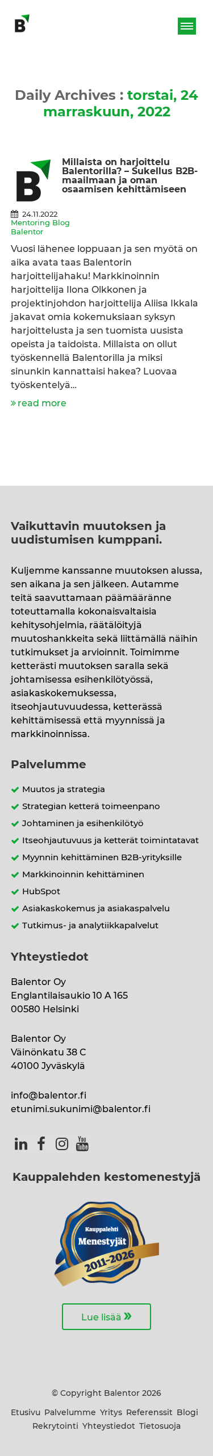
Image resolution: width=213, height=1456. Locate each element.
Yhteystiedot (108, 1426)
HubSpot (41, 891)
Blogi (187, 1413)
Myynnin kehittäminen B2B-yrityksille (102, 857)
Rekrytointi (55, 1426)
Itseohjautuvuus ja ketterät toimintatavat (110, 840)
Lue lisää (106, 1316)
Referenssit (149, 1413)
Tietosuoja (160, 1426)
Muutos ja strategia (63, 789)
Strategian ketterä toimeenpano (91, 806)
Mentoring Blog (40, 223)
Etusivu (25, 1413)
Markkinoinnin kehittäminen (83, 874)
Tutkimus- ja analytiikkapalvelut (90, 925)
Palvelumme (70, 1413)
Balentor (27, 232)
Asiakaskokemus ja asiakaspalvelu (96, 908)
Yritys (111, 1413)
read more (42, 403)
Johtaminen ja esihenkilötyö (83, 823)
